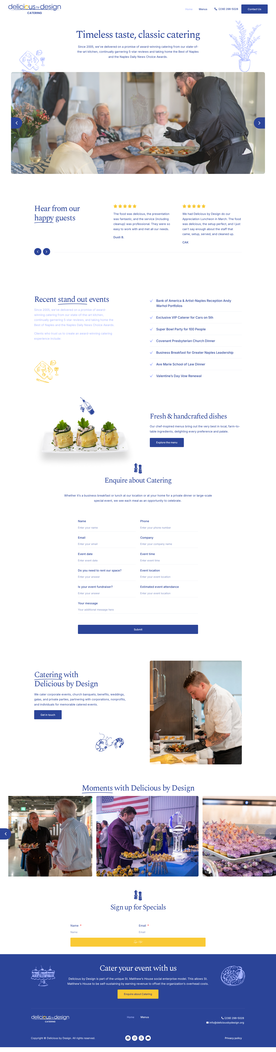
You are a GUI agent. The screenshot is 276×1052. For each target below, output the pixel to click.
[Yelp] (141, 1038)
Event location (150, 570)
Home (188, 9)
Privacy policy (233, 1038)
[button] (16, 123)
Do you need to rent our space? (100, 570)
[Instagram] (134, 1038)
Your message (88, 603)
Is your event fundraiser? (95, 586)
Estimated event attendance (159, 586)
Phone (144, 521)
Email (81, 537)
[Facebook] (128, 1038)
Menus (203, 9)
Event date (85, 554)
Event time (147, 554)
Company (146, 537)
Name (82, 521)
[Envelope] (148, 1038)
